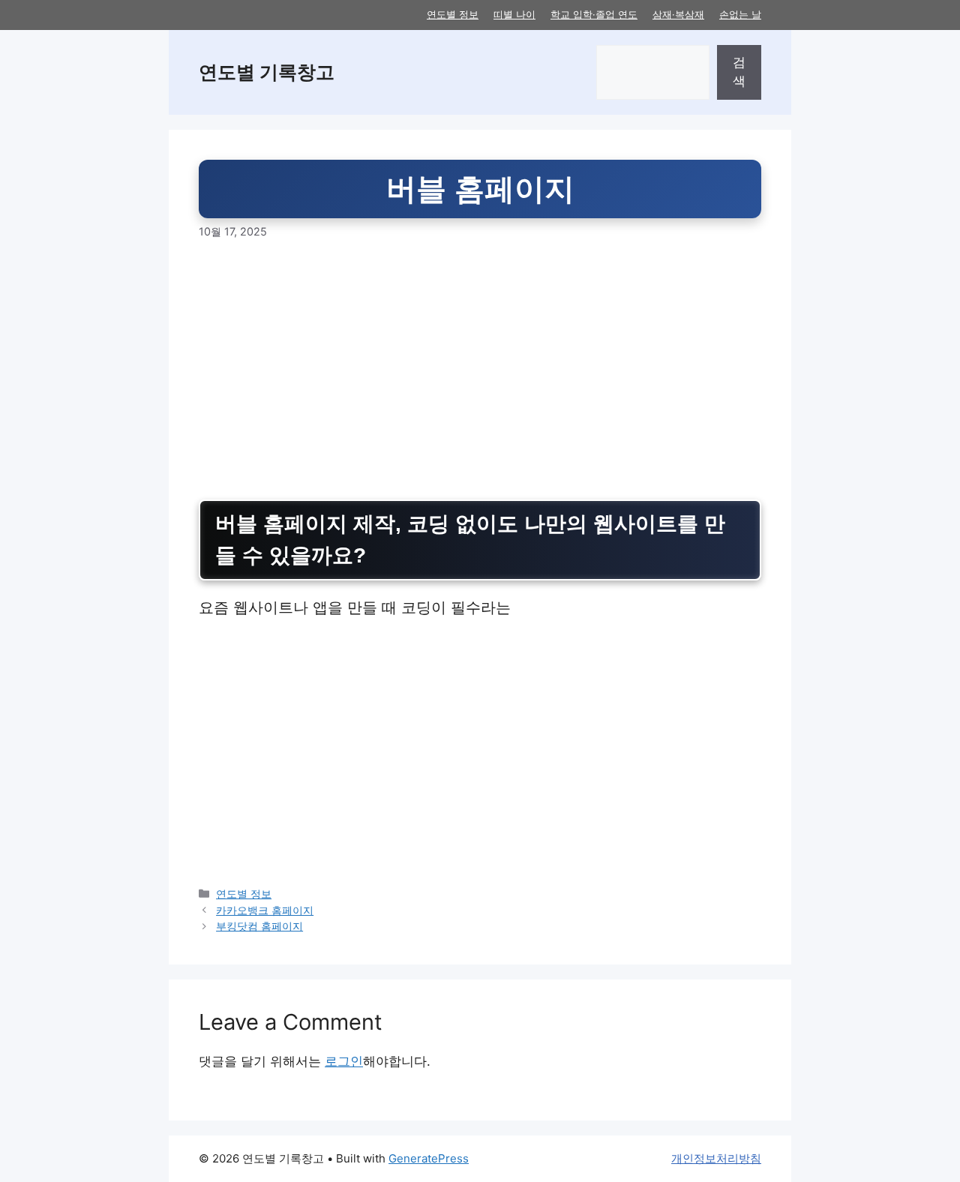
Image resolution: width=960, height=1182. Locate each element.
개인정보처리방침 (716, 1158)
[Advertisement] (480, 370)
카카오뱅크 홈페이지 (265, 910)
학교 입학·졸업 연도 (594, 14)
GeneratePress (428, 1158)
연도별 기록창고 (266, 72)
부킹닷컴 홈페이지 (259, 926)
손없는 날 (740, 14)
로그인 (344, 1061)
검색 (739, 72)
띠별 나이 (515, 14)
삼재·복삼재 (678, 14)
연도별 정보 (452, 14)
